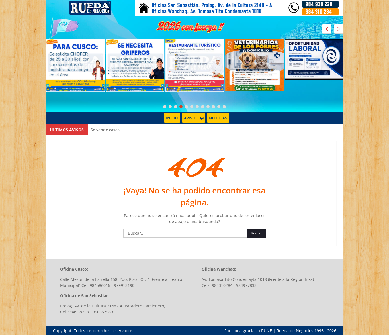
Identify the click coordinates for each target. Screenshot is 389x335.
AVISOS (191, 117)
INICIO (172, 117)
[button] (338, 29)
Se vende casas (105, 129)
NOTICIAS (218, 117)
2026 (331, 330)
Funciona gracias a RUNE (248, 330)
